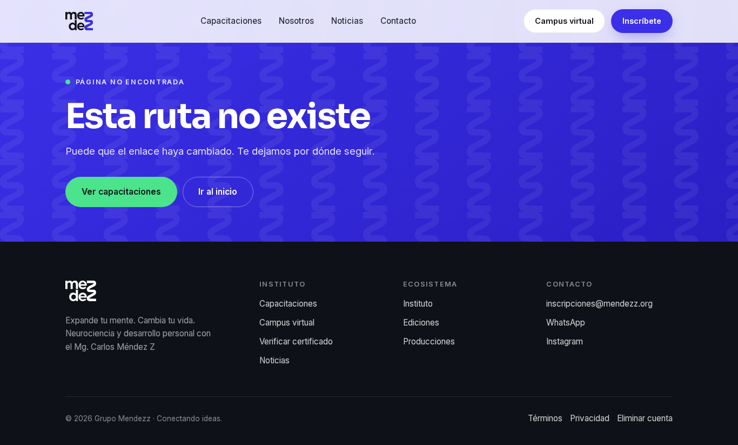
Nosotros (296, 21)
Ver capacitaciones (121, 192)
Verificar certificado (296, 341)
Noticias (347, 21)
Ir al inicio (217, 192)
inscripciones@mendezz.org (599, 303)
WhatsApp (565, 322)
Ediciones (421, 322)
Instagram (564, 341)
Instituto (418, 303)
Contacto (398, 21)
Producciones (429, 341)
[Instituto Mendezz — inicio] (79, 21)
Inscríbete (641, 20)
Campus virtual (564, 20)
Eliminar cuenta (645, 418)
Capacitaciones (230, 21)
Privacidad (589, 418)
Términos (545, 418)
